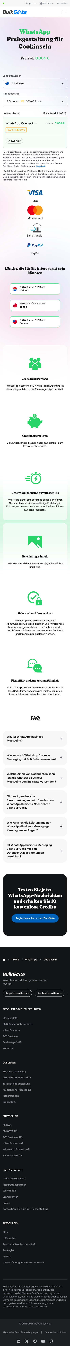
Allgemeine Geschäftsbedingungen (21, 1332)
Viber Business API (13, 1143)
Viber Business (11, 1030)
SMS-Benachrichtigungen (17, 1024)
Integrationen (11, 1095)
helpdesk (40, 166)
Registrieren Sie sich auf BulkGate (35, 918)
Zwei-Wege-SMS (12, 1042)
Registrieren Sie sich (17, 993)
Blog (5, 1232)
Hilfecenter (9, 1238)
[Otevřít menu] (63, 12)
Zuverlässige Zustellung (16, 1083)
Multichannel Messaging (17, 1089)
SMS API (7, 1125)
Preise (6, 1202)
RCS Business (10, 1036)
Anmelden (62, 3)
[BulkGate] (15, 12)
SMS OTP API (10, 1131)
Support (29, 3)
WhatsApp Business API (16, 1149)
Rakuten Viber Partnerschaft (19, 1244)
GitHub (7, 1256)
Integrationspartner (14, 1184)
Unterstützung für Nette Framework (23, 1262)
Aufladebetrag (11, 93)
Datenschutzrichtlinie (55, 1332)
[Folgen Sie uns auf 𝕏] (27, 1341)
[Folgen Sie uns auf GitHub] (51, 1341)
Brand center (10, 1196)
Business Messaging (14, 1071)
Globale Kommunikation (17, 1077)
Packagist (8, 1250)
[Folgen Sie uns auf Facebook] (35, 1341)
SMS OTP (8, 1048)
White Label (9, 1190)
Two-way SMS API (13, 1155)
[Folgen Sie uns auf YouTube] (43, 1341)
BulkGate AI (9, 1101)
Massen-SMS (10, 1018)
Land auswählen (12, 75)
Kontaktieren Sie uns (50, 993)
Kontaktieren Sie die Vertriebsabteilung (25, 1208)
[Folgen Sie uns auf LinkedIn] (19, 1341)
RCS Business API (12, 1137)
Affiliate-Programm (14, 1178)
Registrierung (16, 129)
